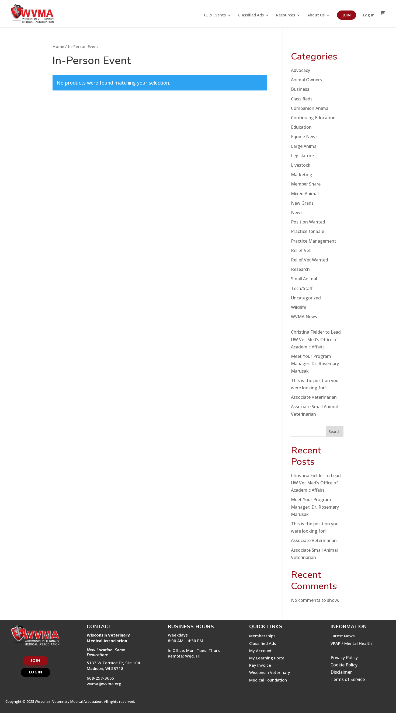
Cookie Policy (344, 665)
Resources (285, 15)
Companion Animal (310, 108)
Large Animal (304, 146)
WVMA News (304, 317)
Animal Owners (306, 80)
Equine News (304, 136)
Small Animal (304, 279)
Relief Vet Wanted (309, 260)
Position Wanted (308, 222)
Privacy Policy (344, 657)
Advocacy (300, 70)
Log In (368, 15)
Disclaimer (341, 672)
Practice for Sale (307, 231)
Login (35, 672)
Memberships (262, 635)
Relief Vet (301, 250)
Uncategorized (306, 298)
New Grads (302, 203)
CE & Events (215, 15)
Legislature (302, 156)
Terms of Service (348, 679)
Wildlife (298, 307)
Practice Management (313, 241)
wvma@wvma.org (104, 683)
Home (58, 46)
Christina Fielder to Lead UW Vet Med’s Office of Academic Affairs (316, 339)
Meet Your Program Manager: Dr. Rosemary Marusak (315, 363)
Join (346, 15)
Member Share (306, 184)
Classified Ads (251, 15)
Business (300, 89)
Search (335, 431)
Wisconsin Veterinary (269, 672)
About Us (316, 15)
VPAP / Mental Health (351, 643)
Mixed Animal (305, 194)
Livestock (300, 165)
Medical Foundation (268, 680)
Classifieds (301, 99)
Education (301, 127)
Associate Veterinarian (314, 397)
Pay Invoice (260, 665)
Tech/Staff (301, 288)
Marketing (301, 174)
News (297, 212)
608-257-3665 (100, 678)
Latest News (343, 635)
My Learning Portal (267, 657)
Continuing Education (313, 118)
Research (300, 269)
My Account (260, 650)
